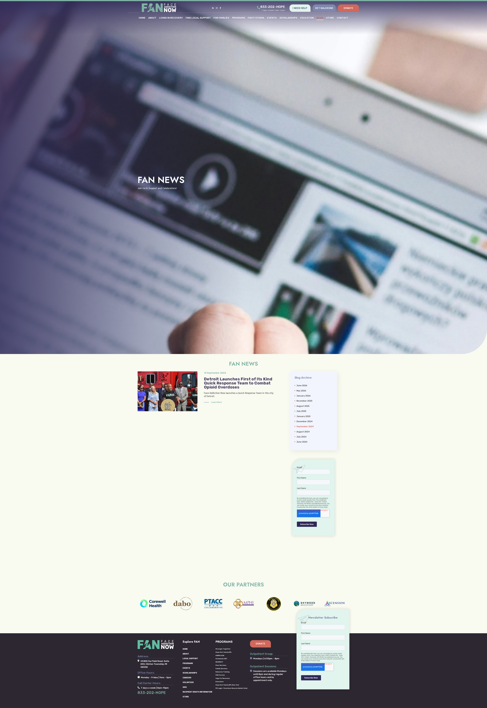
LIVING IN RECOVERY (171, 17)
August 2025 (303, 406)
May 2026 (301, 391)
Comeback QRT (221, 659)
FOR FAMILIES (221, 17)
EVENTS (272, 17)
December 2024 (304, 421)
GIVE (185, 687)
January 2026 (304, 396)
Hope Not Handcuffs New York (227, 685)
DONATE (348, 8)
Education (219, 681)
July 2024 (301, 437)
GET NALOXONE (324, 8)
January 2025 (303, 416)
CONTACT (342, 17)
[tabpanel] (243, 177)
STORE (330, 17)
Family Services (221, 668)
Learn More (216, 402)
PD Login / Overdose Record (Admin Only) (231, 688)
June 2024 (302, 442)
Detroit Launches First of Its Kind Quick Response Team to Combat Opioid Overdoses (238, 383)
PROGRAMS (238, 17)
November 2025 (304, 401)
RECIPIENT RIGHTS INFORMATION (197, 692)
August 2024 (303, 432)
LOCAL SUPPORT (190, 659)
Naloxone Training (222, 672)
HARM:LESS (219, 655)
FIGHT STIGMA (256, 17)
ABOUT (152, 17)
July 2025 (301, 411)
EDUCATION (307, 17)
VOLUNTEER (188, 682)
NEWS (320, 17)
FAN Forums (220, 675)
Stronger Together (222, 649)
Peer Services (220, 665)
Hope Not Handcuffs (223, 652)
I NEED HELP (300, 8)
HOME (142, 17)
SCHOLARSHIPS (288, 17)
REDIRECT (219, 662)
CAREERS (187, 678)
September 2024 (305, 426)
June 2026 (302, 385)
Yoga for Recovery (222, 678)
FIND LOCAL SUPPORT (198, 17)
